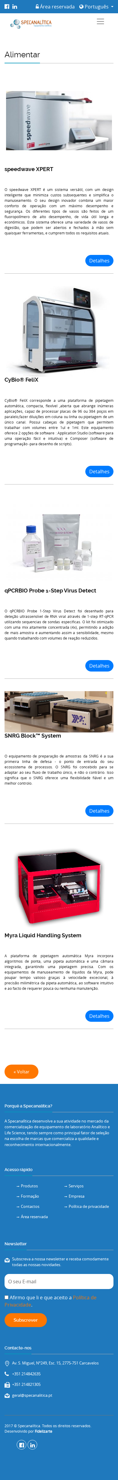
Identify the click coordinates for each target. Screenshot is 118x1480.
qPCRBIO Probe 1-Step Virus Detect (50, 590)
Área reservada (57, 6)
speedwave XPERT (29, 169)
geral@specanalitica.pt (32, 1395)
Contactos (30, 1206)
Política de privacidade (89, 1206)
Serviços (76, 1186)
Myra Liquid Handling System (43, 935)
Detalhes (99, 260)
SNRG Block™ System (33, 735)
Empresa (76, 1196)
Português (97, 6)
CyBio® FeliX (21, 379)
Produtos (29, 1186)
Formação (30, 1196)
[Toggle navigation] (100, 21)
